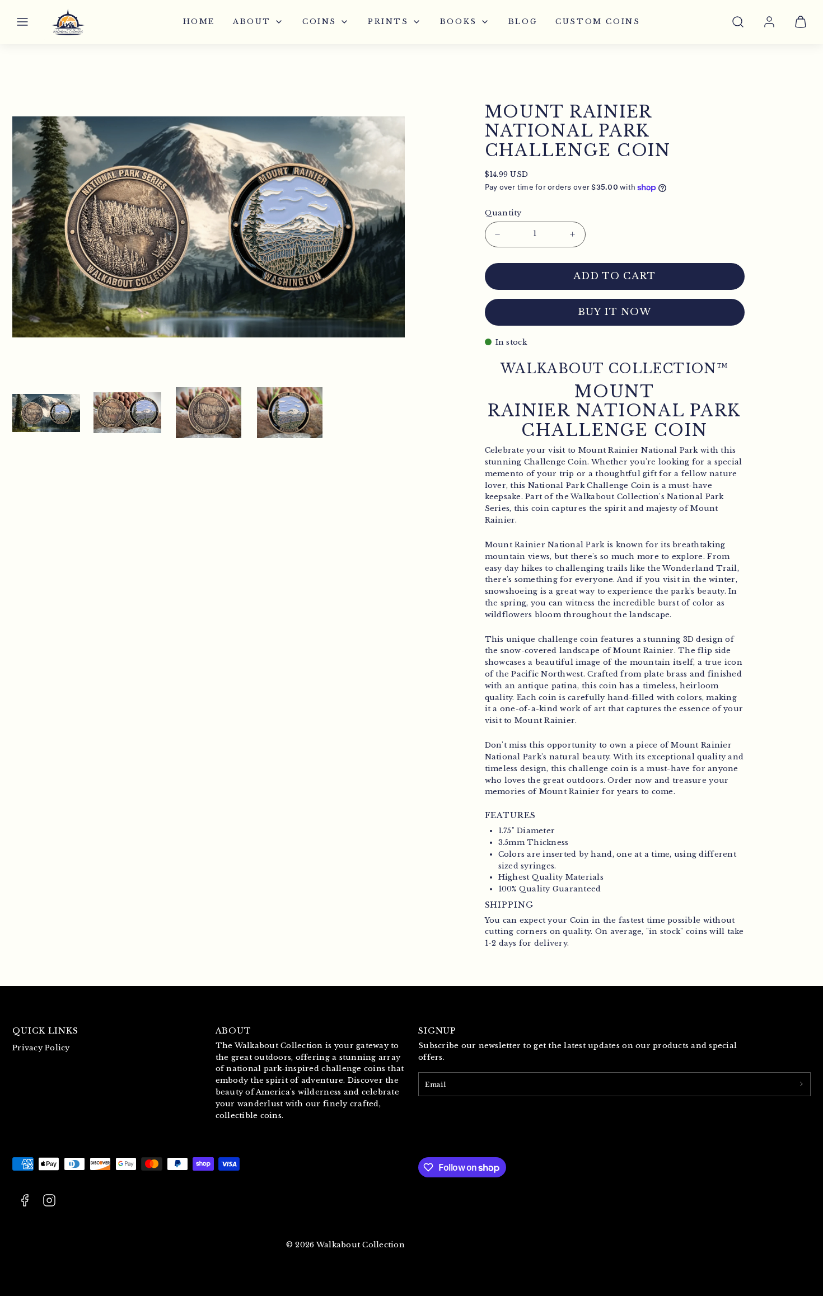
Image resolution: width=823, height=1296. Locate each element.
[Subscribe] (801, 1084)
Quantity (503, 213)
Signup (437, 1031)
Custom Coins (597, 21)
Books (458, 21)
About (252, 21)
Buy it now (614, 312)
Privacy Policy (41, 1048)
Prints (388, 21)
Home (199, 21)
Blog (522, 21)
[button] (22, 21)
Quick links (45, 1031)
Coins (319, 21)
